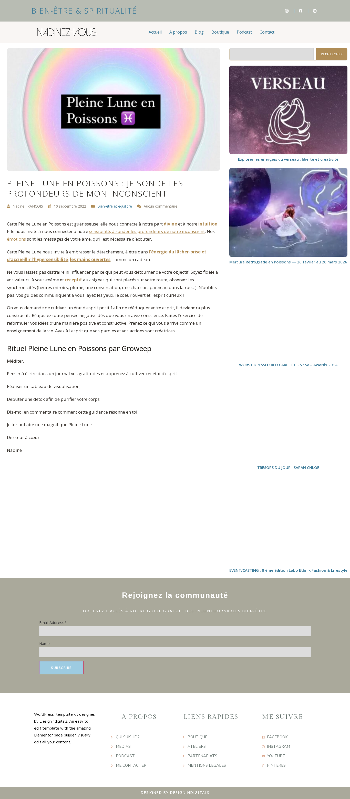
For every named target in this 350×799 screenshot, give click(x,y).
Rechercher (332, 54)
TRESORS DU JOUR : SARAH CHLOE (288, 467)
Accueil (155, 32)
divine (170, 224)
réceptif (74, 280)
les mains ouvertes (90, 259)
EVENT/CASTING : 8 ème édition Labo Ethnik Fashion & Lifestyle (288, 570)
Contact (267, 32)
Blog (199, 32)
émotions (16, 239)
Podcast (244, 32)
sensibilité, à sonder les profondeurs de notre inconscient (147, 231)
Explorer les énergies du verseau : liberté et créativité (288, 159)
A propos (178, 32)
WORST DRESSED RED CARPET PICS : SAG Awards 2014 (288, 364)
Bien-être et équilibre (114, 206)
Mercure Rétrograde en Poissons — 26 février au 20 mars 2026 (288, 261)
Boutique (220, 32)
